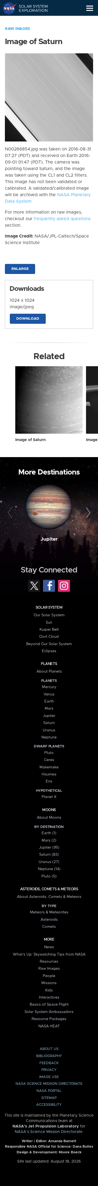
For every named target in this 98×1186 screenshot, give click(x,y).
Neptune (49, 737)
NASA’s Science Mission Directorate (48, 1132)
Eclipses (49, 651)
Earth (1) (49, 833)
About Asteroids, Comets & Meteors (49, 897)
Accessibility (49, 1105)
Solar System (49, 607)
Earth (49, 701)
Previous (10, 513)
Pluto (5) (49, 876)
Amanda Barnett (62, 1141)
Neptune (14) (49, 869)
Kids (49, 990)
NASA (7, 8)
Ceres (49, 760)
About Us (49, 1049)
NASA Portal (49, 1091)
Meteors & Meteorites (49, 912)
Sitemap (49, 1098)
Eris (49, 781)
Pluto (49, 753)
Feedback (49, 1063)
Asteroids (49, 920)
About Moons (49, 818)
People (49, 976)
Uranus (49, 730)
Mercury (49, 687)
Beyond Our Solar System (49, 644)
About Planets (49, 671)
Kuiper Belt (49, 629)
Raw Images (17, 29)
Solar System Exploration (30, 8)
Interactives (49, 997)
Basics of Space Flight (49, 1004)
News (49, 947)
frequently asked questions (62, 219)
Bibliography (49, 1056)
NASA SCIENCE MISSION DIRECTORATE (49, 1084)
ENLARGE (20, 269)
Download (27, 319)
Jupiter (49, 539)
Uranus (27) (49, 862)
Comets (49, 927)
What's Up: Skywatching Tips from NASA (49, 954)
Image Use (49, 1077)
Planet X (49, 797)
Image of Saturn (30, 440)
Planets (49, 664)
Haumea (49, 774)
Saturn (49, 723)
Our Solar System (49, 615)
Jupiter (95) (49, 847)
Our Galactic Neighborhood (30, 20)
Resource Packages (49, 1019)
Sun (49, 622)
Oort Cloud (49, 637)
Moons (49, 810)
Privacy (49, 1070)
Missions (49, 983)
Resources (49, 961)
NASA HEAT (49, 1026)
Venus (49, 694)
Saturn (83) (49, 855)
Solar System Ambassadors (49, 1012)
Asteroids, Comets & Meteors (49, 889)
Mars (49, 708)
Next (87, 513)
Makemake (49, 767)
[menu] (90, 8)
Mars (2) (49, 840)
